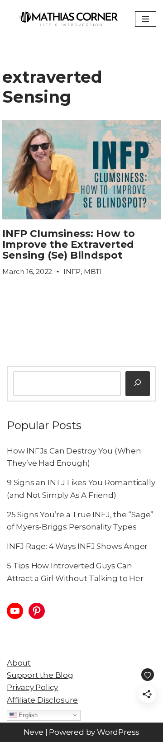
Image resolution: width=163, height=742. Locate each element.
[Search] (137, 383)
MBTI (93, 271)
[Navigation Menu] (145, 19)
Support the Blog (40, 675)
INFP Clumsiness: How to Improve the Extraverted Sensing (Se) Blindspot (68, 244)
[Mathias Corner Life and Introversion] (68, 19)
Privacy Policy (32, 687)
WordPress (118, 732)
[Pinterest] (37, 611)
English (27, 714)
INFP (72, 271)
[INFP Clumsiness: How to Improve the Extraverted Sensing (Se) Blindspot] (81, 169)
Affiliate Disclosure (42, 699)
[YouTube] (15, 611)
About (19, 662)
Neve (33, 732)
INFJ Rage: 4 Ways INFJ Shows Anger (77, 546)
